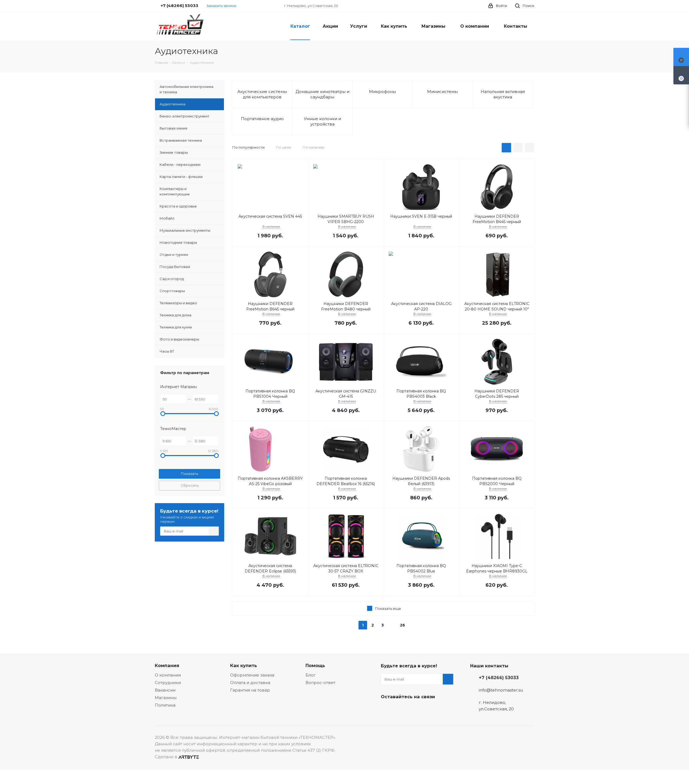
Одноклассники (413, 709)
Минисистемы (442, 91)
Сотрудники (168, 682)
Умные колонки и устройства (322, 121)
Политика (165, 705)
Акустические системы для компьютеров (262, 94)
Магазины (166, 697)
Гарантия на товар (250, 690)
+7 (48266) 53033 (499, 677)
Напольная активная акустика (503, 94)
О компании (168, 675)
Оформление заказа (252, 675)
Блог (310, 675)
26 (402, 625)
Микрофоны (382, 91)
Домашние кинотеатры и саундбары (322, 94)
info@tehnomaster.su (501, 690)
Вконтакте (386, 709)
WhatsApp (426, 709)
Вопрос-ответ (320, 682)
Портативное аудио (262, 118)
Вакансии (165, 690)
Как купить (243, 665)
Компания (167, 665)
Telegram (399, 709)
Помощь (315, 665)
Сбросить (190, 485)
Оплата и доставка (250, 682)
